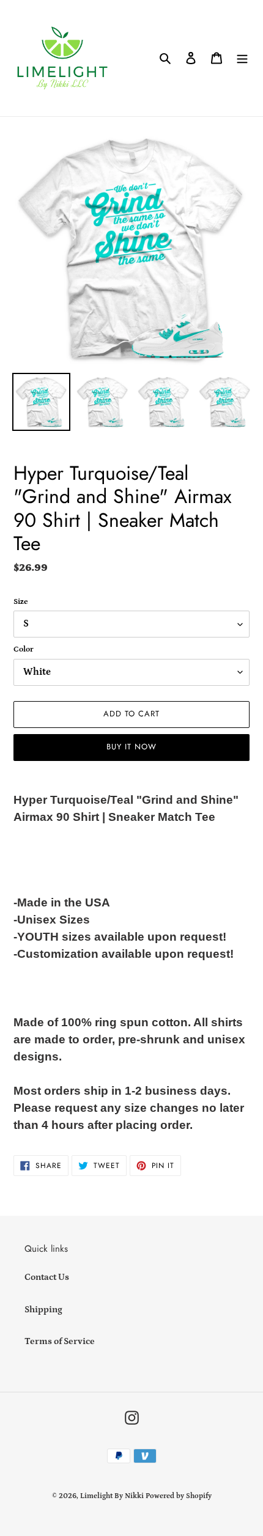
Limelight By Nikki (112, 1496)
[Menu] (242, 58)
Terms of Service (59, 1341)
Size (20, 601)
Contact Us (46, 1277)
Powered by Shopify (179, 1496)
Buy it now (131, 746)
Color (23, 649)
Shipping (43, 1309)
